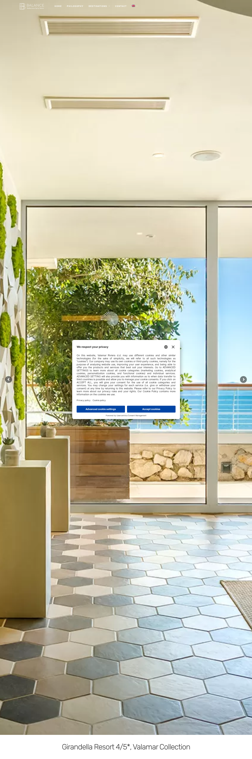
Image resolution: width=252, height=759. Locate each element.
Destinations (98, 6)
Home (58, 6)
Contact (121, 6)
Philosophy (75, 6)
